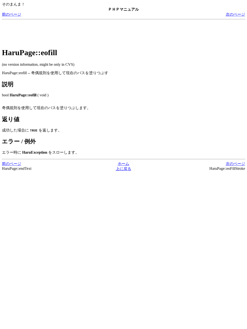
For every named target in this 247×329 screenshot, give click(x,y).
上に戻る (123, 169)
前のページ (11, 14)
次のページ (235, 14)
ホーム (123, 164)
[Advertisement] (90, 32)
